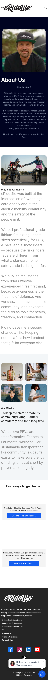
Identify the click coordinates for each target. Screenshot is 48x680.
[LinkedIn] (28, 649)
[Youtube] (37, 649)
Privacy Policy (7, 640)
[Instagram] (19, 649)
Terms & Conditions (10, 637)
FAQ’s (4, 629)
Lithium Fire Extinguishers (12, 620)
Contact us (6, 634)
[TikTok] (24, 658)
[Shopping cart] (45, 8)
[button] (39, 8)
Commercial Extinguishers (12, 623)
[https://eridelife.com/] (17, 8)
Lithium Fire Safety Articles (12, 626)
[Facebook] (10, 649)
